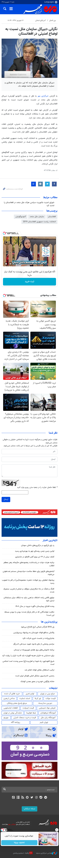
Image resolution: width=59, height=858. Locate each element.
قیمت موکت (50, 698)
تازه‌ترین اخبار (50, 540)
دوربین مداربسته (45, 703)
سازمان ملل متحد (37, 216)
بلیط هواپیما (31, 712)
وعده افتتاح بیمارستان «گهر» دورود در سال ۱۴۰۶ (34, 606)
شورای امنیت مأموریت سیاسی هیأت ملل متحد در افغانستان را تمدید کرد (29, 204)
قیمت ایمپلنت (28, 708)
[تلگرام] (46, 797)
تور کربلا (38, 698)
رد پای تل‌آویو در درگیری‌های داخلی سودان (37, 545)
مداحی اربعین (9, 698)
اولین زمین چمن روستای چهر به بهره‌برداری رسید (34, 551)
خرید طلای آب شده (12, 693)
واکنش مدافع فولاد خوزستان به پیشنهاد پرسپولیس (33, 632)
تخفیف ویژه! (19, 842)
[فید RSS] (23, 797)
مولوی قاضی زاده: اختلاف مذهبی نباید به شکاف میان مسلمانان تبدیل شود (29, 599)
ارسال (6, 499)
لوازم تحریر (30, 693)
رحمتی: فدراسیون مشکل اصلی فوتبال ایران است (34, 675)
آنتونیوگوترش (20, 216)
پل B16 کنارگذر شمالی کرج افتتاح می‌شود (37, 627)
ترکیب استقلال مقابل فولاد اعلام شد (39, 670)
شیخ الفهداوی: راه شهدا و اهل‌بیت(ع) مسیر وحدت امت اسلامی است (28, 663)
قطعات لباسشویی (11, 708)
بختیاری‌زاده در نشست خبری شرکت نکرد (38, 638)
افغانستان (52, 216)
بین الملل (52, 20)
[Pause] (6, 264)
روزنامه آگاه (15, 722)
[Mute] (10, 264)
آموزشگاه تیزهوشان (48, 712)
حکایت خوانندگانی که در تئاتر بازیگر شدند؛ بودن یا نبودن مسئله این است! (29, 614)
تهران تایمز (44, 722)
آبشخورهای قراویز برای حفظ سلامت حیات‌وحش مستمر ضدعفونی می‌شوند (28, 573)
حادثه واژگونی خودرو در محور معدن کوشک (37, 681)
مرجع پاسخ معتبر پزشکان (17, 703)
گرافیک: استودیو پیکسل (21, 853)
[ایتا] (13, 797)
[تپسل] (4, 233)
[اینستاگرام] (36, 797)
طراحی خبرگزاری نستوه (44, 853)
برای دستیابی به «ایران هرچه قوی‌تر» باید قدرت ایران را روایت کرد (28, 655)
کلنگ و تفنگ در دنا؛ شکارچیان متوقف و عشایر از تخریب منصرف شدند (28, 590)
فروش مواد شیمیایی (47, 708)
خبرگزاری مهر (44, 96)
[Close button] (56, 829)
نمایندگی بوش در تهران (12, 712)
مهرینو (6, 717)
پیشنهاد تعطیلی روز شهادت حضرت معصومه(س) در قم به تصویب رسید (28, 582)
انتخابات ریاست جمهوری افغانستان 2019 (39, 221)
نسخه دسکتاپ (29, 808)
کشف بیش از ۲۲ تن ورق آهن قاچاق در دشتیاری (34, 556)
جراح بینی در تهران (47, 693)
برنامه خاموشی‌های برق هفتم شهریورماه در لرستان (34, 649)
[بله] (41, 797)
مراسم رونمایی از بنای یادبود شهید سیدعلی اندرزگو (34, 644)
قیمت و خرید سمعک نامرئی (24, 717)
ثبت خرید (29, 282)
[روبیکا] (27, 797)
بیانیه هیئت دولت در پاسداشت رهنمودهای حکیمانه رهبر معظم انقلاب (29, 564)
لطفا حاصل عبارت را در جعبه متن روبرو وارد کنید (37, 487)
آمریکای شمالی (40, 20)
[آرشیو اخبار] (18, 797)
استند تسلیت (24, 698)
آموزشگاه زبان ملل (48, 717)
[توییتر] (32, 797)
